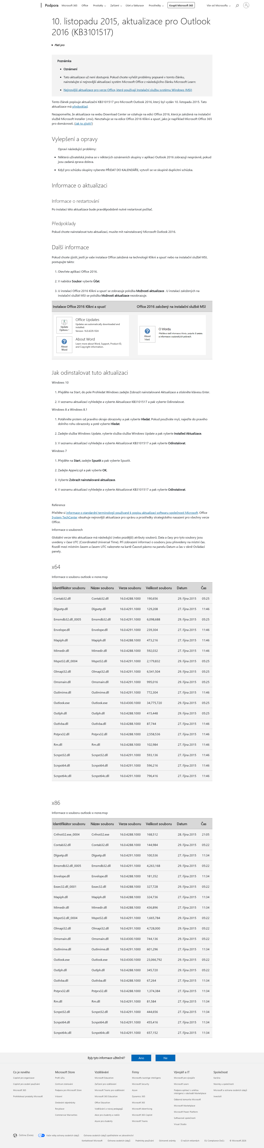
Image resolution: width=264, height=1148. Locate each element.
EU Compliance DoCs (214, 1140)
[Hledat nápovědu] (236, 5)
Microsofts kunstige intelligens (146, 1077)
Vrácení (58, 1096)
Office (85, 5)
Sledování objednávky (65, 1102)
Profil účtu (60, 1077)
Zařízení (114, 5)
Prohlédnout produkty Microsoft (28, 1096)
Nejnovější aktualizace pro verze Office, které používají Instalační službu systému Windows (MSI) (128, 90)
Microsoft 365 (69, 5)
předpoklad (80, 106)
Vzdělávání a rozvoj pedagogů (109, 1108)
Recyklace (59, 1108)
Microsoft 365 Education (106, 1096)
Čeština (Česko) (26, 1135)
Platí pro (59, 45)
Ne (165, 1058)
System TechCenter (64, 517)
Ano (141, 1058)
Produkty (98, 5)
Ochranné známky (167, 1140)
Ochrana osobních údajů (119, 1140)
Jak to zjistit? (83, 123)
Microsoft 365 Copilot (142, 1114)
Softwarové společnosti (185, 1118)
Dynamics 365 (138, 1096)
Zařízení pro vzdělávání (105, 1083)
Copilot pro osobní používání (26, 1083)
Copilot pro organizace (23, 1077)
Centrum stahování (64, 1083)
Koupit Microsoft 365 (181, 5)
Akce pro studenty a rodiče (107, 1114)
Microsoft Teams (140, 1121)
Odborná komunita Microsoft (187, 1099)
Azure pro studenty (103, 1121)
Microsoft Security (140, 1083)
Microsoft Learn (181, 1083)
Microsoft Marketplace (184, 1105)
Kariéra (217, 1077)
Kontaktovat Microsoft (92, 1140)
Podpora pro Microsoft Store (68, 1090)
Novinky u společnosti (224, 1083)
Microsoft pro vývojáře (184, 1077)
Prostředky (155, 5)
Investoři (218, 1096)
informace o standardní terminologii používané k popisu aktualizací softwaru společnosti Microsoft (132, 513)
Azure (134, 1090)
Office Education (102, 1102)
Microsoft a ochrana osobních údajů (230, 1090)
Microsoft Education (104, 1077)
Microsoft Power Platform (186, 1111)
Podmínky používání (144, 1140)
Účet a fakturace (135, 5)
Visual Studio (180, 1124)
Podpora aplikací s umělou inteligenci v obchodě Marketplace (190, 1092)
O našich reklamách (190, 1140)
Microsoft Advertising (142, 1108)
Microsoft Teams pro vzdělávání (109, 1090)
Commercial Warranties (66, 1114)
